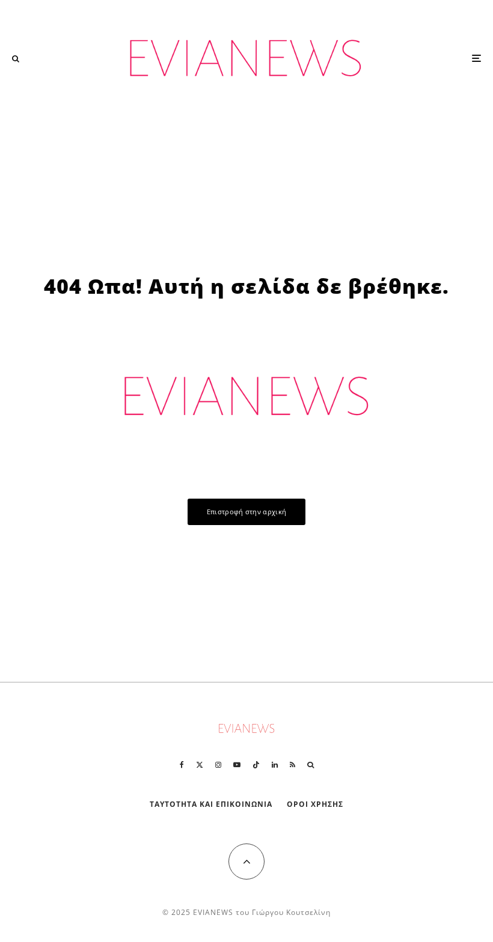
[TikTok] (256, 764)
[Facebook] (182, 764)
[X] (199, 764)
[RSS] (292, 764)
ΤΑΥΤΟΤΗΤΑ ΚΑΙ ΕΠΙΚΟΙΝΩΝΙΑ (211, 804)
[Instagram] (218, 764)
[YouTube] (236, 764)
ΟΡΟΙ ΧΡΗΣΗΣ (315, 804)
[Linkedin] (275, 764)
